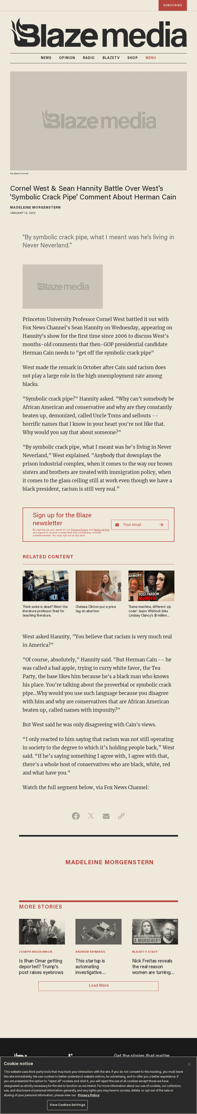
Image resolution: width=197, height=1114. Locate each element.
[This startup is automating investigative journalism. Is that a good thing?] (98, 930)
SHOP (132, 58)
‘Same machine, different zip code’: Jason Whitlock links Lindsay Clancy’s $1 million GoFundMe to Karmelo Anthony (150, 611)
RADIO (89, 58)
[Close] (189, 1064)
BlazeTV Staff (145, 952)
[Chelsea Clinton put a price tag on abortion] (99, 585)
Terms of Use (101, 530)
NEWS (46, 58)
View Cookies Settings (67, 1105)
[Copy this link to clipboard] (121, 816)
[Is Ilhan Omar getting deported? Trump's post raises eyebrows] (42, 930)
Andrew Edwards (90, 952)
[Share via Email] (106, 816)
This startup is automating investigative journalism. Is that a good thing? (95, 967)
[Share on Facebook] (76, 816)
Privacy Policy (79, 530)
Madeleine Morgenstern (35, 208)
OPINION (67, 58)
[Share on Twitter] (91, 816)
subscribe (172, 5)
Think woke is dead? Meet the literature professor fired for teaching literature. (45, 611)
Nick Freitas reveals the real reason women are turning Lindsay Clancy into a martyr (153, 967)
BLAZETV (111, 58)
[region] (98, 1085)
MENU (151, 58)
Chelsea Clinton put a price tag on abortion (96, 609)
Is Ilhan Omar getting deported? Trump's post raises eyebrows (41, 967)
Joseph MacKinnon (35, 952)
